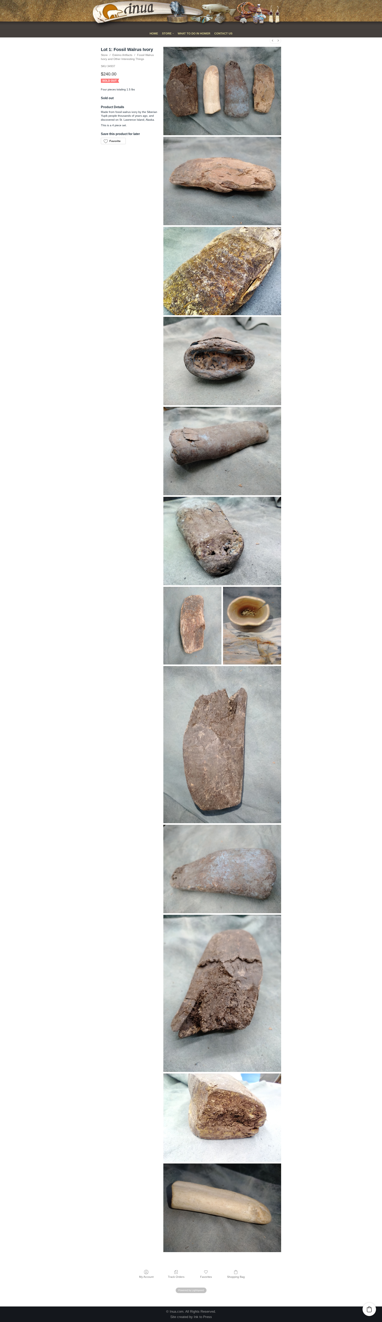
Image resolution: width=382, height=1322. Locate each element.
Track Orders (176, 1276)
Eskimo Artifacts (122, 55)
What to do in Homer (194, 33)
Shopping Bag (236, 1276)
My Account (146, 1276)
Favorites (206, 1276)
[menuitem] (272, 40)
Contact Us (223, 33)
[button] (113, 141)
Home (154, 33)
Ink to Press (203, 1317)
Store (104, 55)
